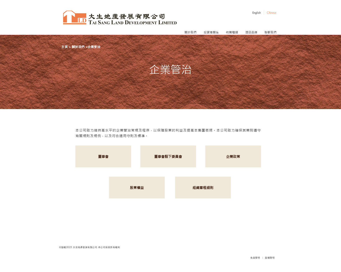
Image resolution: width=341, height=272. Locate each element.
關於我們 (78, 47)
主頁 (64, 47)
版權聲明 (270, 257)
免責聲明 (255, 257)
